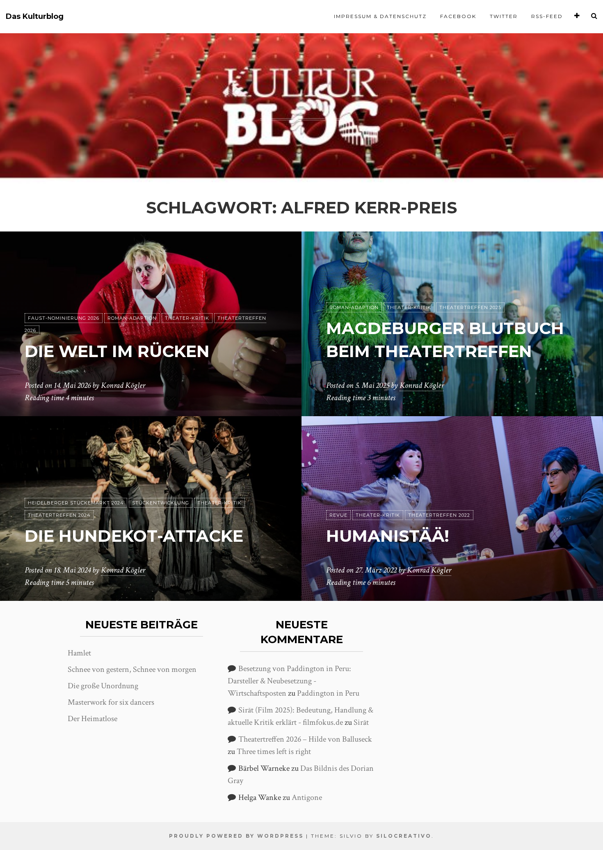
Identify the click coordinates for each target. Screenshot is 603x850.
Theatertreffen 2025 (470, 307)
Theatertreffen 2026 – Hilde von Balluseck (305, 739)
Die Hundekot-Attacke (134, 536)
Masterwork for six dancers (111, 702)
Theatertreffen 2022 (439, 515)
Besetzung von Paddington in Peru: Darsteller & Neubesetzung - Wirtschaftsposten (289, 681)
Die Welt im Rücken (117, 351)
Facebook (458, 16)
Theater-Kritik (187, 318)
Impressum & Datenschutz (380, 16)
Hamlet (79, 653)
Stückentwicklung (160, 503)
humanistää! (387, 536)
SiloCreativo (404, 836)
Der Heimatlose (92, 718)
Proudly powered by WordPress (236, 836)
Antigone (307, 797)
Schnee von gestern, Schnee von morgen (132, 669)
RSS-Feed (547, 16)
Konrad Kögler (123, 385)
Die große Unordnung (103, 685)
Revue (338, 515)
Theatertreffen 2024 (59, 515)
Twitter (504, 16)
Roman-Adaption (132, 318)
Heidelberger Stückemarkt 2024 (76, 503)
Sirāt (361, 722)
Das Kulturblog (35, 16)
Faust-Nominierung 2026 (63, 318)
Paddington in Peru (328, 693)
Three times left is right (274, 751)
